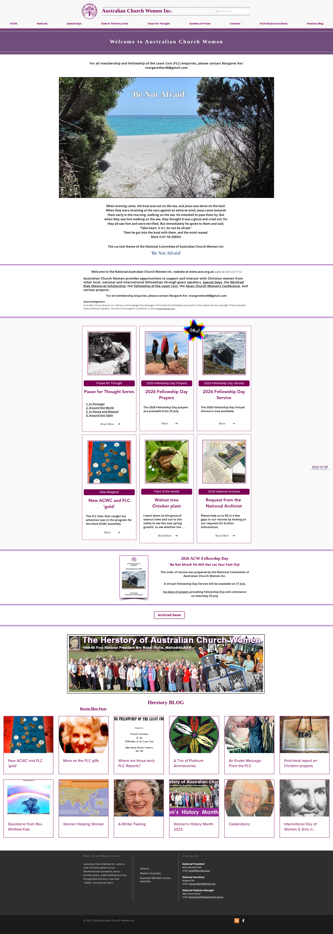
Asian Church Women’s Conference (213, 286)
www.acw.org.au (201, 272)
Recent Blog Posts (93, 708)
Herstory (158, 702)
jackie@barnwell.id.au (199, 870)
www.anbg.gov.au (166, 308)
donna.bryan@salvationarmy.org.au (206, 897)
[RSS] (236, 920)
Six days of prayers (176, 592)
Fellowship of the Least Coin (156, 286)
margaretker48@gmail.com (166, 68)
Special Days (212, 282)
